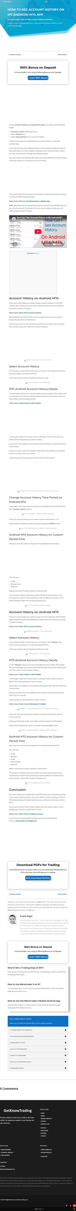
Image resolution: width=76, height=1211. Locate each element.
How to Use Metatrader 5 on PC (24, 984)
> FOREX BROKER (5, 1155)
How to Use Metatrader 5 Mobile (32, 704)
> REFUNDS (43, 1133)
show (37, 253)
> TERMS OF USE (44, 1124)
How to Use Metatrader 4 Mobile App (34, 201)
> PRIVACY (43, 1128)
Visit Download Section (38, 878)
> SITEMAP (43, 1136)
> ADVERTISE (43, 1156)
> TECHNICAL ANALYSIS (6, 1152)
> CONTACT (43, 1121)
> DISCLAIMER (44, 1130)
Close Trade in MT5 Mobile (30, 674)
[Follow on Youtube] (74, 1205)
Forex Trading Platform (42, 19)
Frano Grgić (15, 19)
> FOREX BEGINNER (5, 1149)
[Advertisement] (38, 101)
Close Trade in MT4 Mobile (30, 403)
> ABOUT (42, 1116)
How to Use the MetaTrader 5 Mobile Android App (34, 1000)
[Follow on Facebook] (66, 1205)
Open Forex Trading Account (31, 814)
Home (10, 23)
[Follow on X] (70, 1205)
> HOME (42, 1113)
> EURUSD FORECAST (46, 1118)
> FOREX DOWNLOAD (46, 1149)
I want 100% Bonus (38, 78)
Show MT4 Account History (30, 313)
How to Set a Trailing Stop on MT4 (25, 967)
